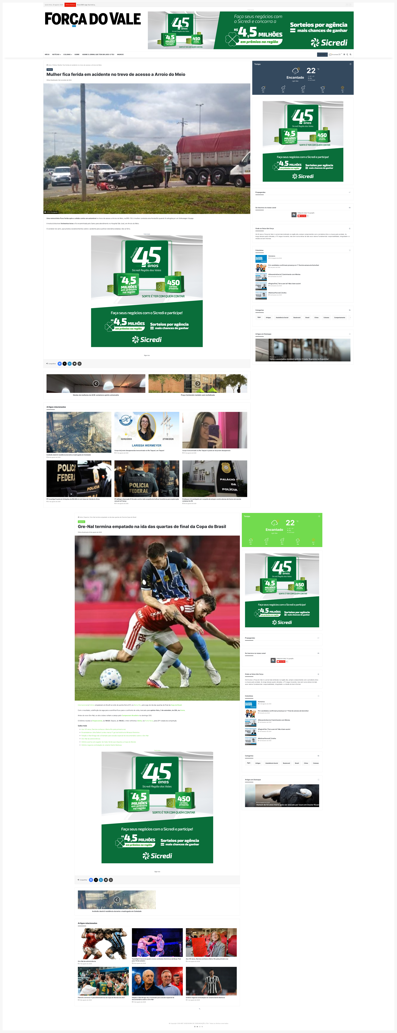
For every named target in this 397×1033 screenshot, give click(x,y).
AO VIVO (322, 54)
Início (47, 54)
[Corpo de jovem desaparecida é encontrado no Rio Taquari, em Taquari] (146, 430)
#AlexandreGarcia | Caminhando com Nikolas (284, 274)
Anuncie (120, 54)
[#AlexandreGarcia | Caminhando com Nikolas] (261, 277)
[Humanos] (261, 259)
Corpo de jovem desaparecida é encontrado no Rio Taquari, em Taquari (100, 5)
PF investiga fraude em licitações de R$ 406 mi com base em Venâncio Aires (73, 499)
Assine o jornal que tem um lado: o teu (98, 54)
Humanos (271, 256)
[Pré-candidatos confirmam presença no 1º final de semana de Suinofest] (261, 268)
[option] (302, 350)
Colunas (67, 54)
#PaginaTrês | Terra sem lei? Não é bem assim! (284, 283)
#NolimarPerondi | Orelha (277, 293)
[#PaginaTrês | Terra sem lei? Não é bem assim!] (261, 286)
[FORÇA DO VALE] (93, 19)
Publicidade (147, 234)
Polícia (55, 65)
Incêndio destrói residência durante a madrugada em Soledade (69, 455)
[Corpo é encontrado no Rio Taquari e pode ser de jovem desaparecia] (214, 430)
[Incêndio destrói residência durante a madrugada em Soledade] (79, 432)
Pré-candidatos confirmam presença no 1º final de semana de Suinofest (293, 265)
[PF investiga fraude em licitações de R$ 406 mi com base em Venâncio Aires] (79, 478)
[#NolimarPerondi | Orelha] (261, 296)
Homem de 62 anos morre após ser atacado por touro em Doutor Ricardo (288, 359)
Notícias (55, 54)
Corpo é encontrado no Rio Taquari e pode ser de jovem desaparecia (206, 450)
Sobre (77, 54)
